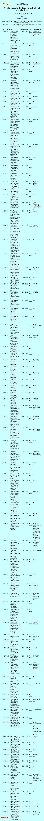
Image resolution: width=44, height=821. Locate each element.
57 (7, 474)
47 (7, 44)
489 (27, 550)
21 (27, 609)
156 (8, 766)
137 (8, 694)
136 (8, 683)
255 (27, 699)
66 (27, 63)
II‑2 (27, 811)
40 (7, 346)
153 (8, 754)
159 (27, 173)
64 (27, 182)
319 (27, 366)
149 (8, 722)
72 (27, 622)
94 (7, 601)
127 (8, 656)
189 (27, 190)
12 (7, 31)
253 (27, 754)
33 (27, 203)
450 (27, 541)
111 (8, 63)
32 (7, 268)
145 (8, 717)
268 (27, 353)
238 (27, 683)
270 (27, 463)
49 (7, 428)
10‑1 (26, 405)
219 (8, 792)
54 (27, 80)
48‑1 (26, 316)
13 (27, 92)
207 (27, 806)
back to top (4, 4)
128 (8, 662)
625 (27, 379)
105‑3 (26, 300)
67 (7, 514)
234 (27, 165)
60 (7, 55)
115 (8, 640)
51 (7, 451)
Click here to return (22, 4)
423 (27, 335)
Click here (5, 24)
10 (27, 560)
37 (7, 284)
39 (7, 324)
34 (7, 277)
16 (27, 782)
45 (7, 360)
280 (27, 360)
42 (7, 353)
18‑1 (26, 284)
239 (27, 491)
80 (7, 574)
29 (7, 195)
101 (8, 622)
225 (8, 801)
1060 (26, 399)
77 (7, 541)
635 (27, 694)
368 (27, 503)
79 (27, 69)
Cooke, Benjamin (22, 18)
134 (27, 480)
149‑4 (26, 308)
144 (8, 709)
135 (8, 677)
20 (27, 451)
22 (7, 190)
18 (27, 677)
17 (27, 31)
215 (27, 709)
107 (27, 593)
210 (27, 55)
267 (27, 640)
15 (27, 474)
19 (7, 182)
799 (27, 386)
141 (27, 749)
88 (7, 593)
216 (27, 662)
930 (27, 392)
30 (7, 203)
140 (8, 699)
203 (8, 782)
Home (22, 3)
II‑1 (27, 268)
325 (27, 373)
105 (8, 635)
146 (27, 717)
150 (8, 749)
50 (7, 440)
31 (7, 211)
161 (27, 195)
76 (7, 523)
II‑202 (26, 277)
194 (27, 440)
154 (8, 761)
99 (7, 609)
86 (27, 157)
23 (27, 523)
